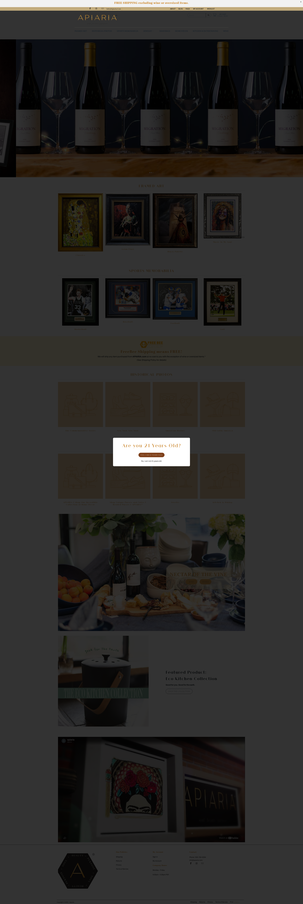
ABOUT (173, 9)
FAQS (188, 9)
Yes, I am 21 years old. (151, 455)
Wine (225, 31)
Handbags (164, 31)
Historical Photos (102, 31)
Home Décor (181, 31)
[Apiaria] (114, 19)
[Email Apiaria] (102, 9)
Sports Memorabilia (127, 31)
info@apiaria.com (114, 9)
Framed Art (81, 31)
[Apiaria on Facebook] (90, 9)
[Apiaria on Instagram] (96, 9)
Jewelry (147, 31)
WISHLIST (211, 9)
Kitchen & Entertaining (205, 31)
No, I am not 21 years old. (151, 461)
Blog (180, 9)
